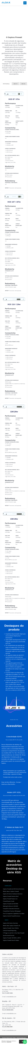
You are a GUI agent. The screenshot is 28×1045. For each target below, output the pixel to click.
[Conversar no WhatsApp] (25, 1042)
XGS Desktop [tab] (6, 83)
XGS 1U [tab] (15, 83)
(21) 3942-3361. (8, 1026)
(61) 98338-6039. (9, 1010)
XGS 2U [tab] (23, 83)
